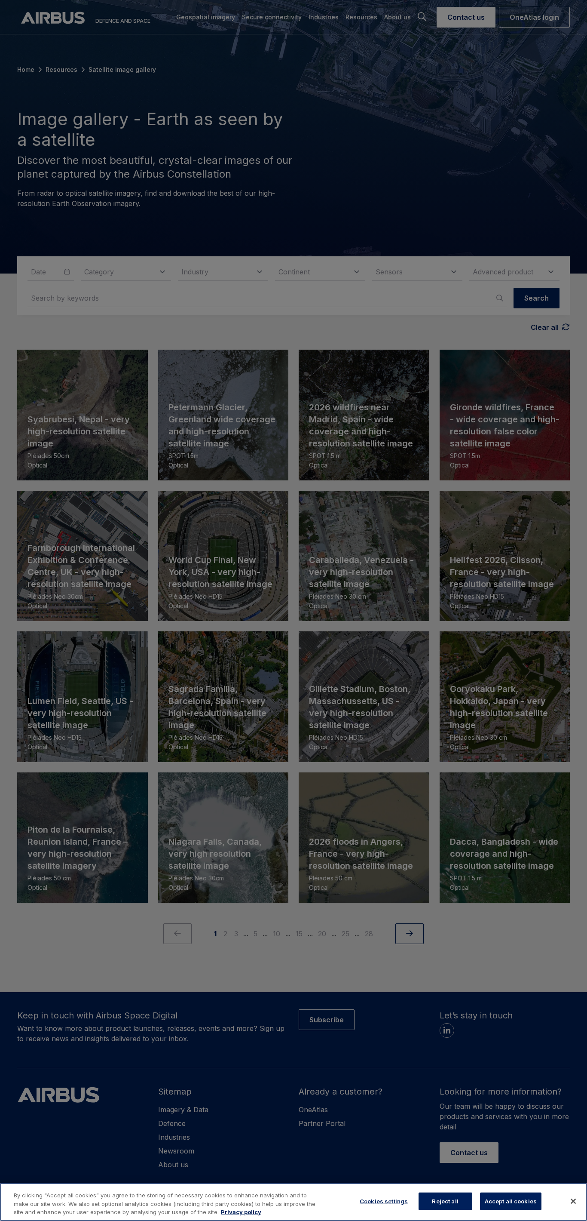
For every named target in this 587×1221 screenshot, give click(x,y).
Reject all (445, 1200)
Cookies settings (384, 1200)
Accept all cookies (511, 1200)
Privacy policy (241, 1212)
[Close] (573, 1201)
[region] (293, 1202)
